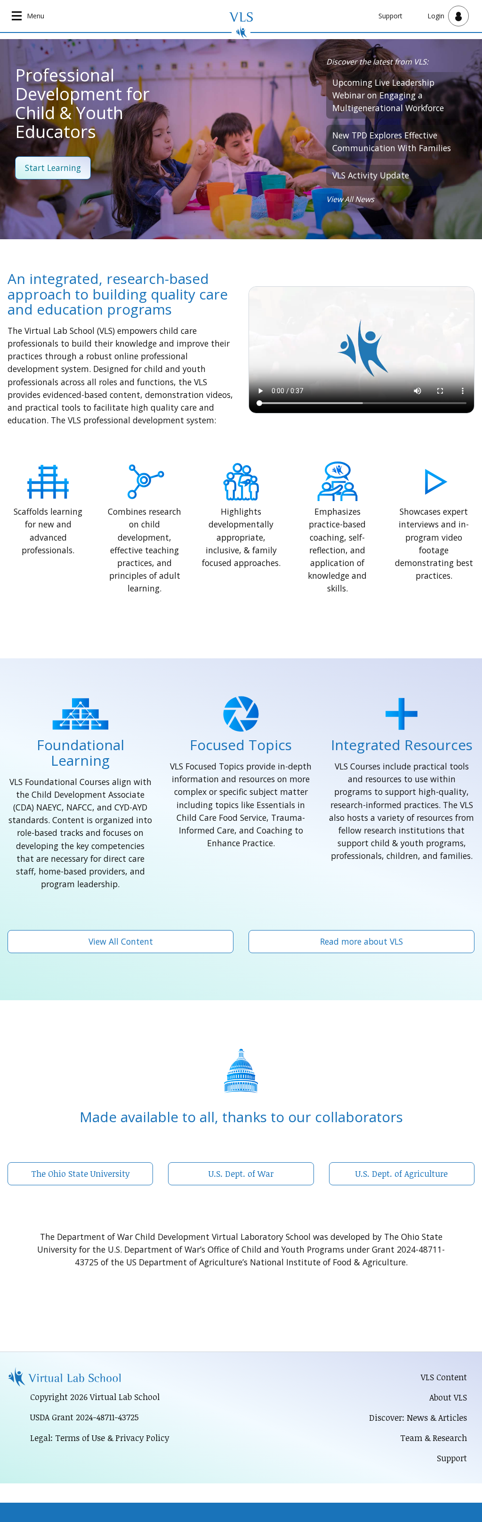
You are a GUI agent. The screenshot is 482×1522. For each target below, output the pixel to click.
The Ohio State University (80, 1173)
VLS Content (444, 1377)
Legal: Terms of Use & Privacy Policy (99, 1437)
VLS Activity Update (370, 175)
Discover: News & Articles (418, 1417)
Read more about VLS (361, 941)
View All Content (120, 941)
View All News (350, 199)
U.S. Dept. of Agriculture (401, 1173)
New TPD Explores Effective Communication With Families (391, 142)
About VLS (448, 1397)
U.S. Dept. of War (241, 1173)
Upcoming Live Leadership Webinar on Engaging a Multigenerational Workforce (388, 95)
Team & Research (433, 1437)
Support (390, 15)
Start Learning (53, 167)
